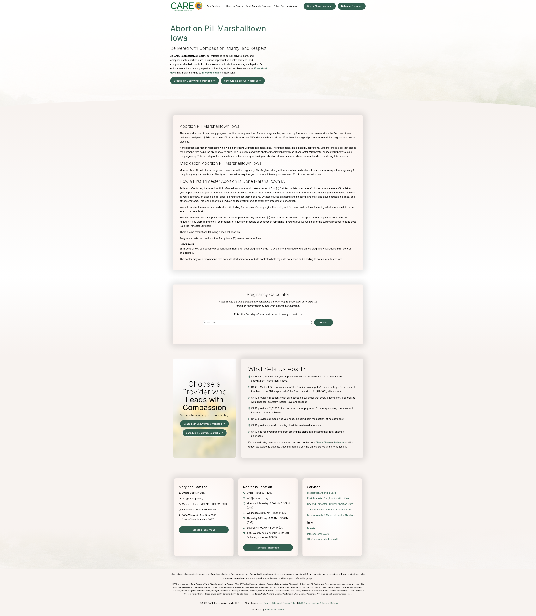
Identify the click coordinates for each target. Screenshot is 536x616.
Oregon (187, 594)
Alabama (230, 587)
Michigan (215, 590)
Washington (288, 594)
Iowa (344, 587)
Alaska (238, 587)
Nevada (271, 590)
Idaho (324, 587)
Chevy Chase (323, 442)
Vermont (270, 594)
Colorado (273, 587)
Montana (253, 590)
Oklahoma (359, 590)
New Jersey (296, 590)
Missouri (244, 590)
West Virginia (299, 594)
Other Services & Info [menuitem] (285, 6)
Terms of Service (272, 603)
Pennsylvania (198, 594)
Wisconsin (311, 594)
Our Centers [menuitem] (213, 6)
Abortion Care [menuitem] (233, 6)
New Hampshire (282, 590)
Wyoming (321, 594)
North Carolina (329, 590)
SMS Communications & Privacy (314, 603)
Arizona (245, 587)
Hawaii (317, 587)
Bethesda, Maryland (203, 587)
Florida (302, 587)
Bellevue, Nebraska (181, 587)
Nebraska (262, 590)
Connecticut (283, 587)
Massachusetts (203, 590)
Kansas (350, 587)
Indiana (337, 587)
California (263, 587)
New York (318, 590)
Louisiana (176, 590)
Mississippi (235, 590)
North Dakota (343, 590)
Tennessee (249, 594)
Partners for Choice (274, 609)
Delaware (294, 587)
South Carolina (223, 594)
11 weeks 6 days (211, 72)
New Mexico (307, 590)
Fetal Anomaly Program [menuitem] (258, 6)
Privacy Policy (290, 603)
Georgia (310, 587)
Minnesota (225, 590)
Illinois (330, 587)
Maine (184, 590)
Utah (263, 594)
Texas (257, 594)
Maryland (192, 590)
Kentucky (358, 587)
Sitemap (335, 603)
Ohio (352, 590)
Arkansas (254, 587)
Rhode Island (210, 594)
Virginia (278, 594)
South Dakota (237, 594)
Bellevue (339, 442)
